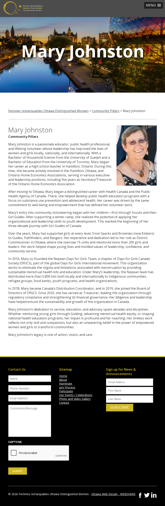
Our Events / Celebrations (75, 395)
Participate (66, 391)
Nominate (65, 383)
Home (63, 376)
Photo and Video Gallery (75, 399)
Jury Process (67, 387)
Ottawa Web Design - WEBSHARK (113, 494)
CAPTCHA (15, 442)
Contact (64, 403)
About (63, 380)
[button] (153, 5)
